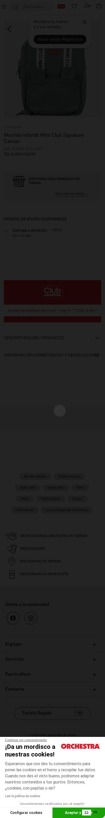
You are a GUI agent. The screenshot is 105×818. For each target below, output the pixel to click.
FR (95, 812)
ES (86, 812)
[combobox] (86, 812)
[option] (95, 812)
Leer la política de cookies (22, 796)
